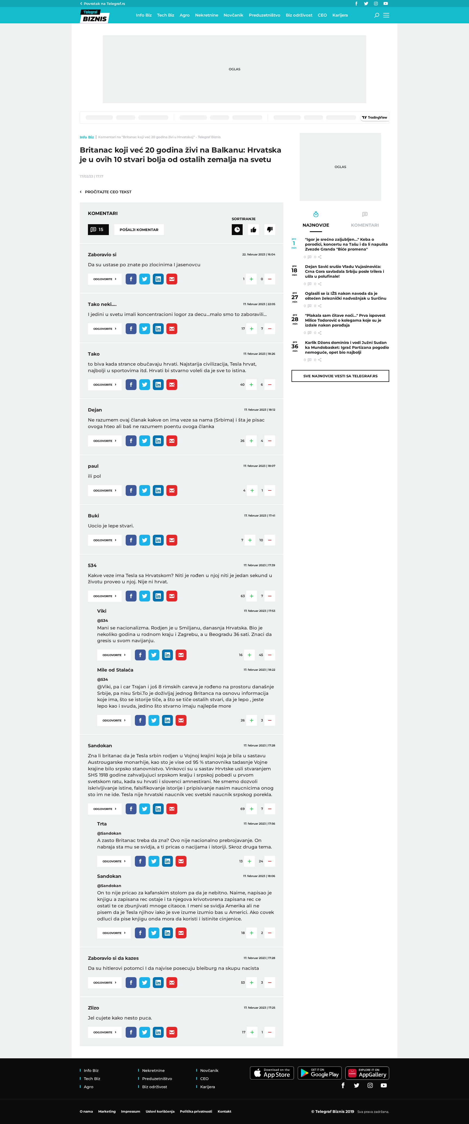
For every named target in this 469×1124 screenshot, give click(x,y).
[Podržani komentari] (253, 229)
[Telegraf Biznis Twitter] (366, 3)
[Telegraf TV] (385, 3)
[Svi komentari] (237, 229)
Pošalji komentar (139, 229)
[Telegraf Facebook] (356, 3)
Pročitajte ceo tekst (105, 192)
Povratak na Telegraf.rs (104, 3)
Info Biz (87, 137)
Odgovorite (104, 278)
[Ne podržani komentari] (269, 229)
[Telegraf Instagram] (375, 3)
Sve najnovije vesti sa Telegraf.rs (340, 376)
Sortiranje (244, 219)
